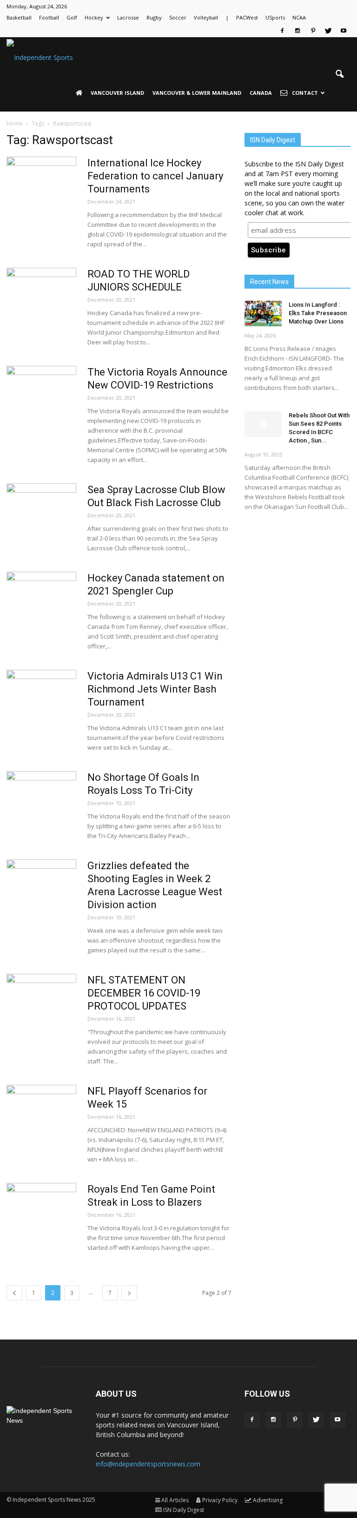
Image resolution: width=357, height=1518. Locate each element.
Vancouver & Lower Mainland (196, 92)
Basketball (19, 17)
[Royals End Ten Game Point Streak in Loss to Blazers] (41, 1218)
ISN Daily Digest (183, 1510)
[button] (339, 74)
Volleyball (206, 17)
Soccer (177, 17)
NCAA (299, 17)
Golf (71, 17)
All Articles (175, 1500)
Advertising (268, 1500)
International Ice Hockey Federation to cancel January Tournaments (155, 176)
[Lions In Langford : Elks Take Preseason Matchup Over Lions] (263, 313)
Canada (261, 92)
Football (49, 17)
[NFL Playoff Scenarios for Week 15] (41, 1120)
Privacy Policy (220, 1500)
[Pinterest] (313, 30)
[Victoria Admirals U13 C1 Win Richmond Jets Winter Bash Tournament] (41, 704)
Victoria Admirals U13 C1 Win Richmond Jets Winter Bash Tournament (155, 689)
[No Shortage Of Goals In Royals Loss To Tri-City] (41, 806)
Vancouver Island (117, 92)
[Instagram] (297, 30)
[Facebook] (282, 30)
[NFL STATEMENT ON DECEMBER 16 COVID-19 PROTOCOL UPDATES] (41, 1008)
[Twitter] (328, 30)
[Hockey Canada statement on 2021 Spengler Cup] (41, 606)
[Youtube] (343, 30)
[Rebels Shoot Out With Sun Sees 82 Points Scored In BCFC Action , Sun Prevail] (263, 424)
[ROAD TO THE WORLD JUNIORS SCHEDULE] (41, 302)
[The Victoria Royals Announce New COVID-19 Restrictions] (41, 401)
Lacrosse (128, 17)
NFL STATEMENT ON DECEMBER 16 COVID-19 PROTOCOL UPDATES (143, 993)
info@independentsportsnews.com (148, 1463)
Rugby (154, 17)
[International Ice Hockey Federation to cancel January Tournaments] (41, 191)
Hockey (94, 17)
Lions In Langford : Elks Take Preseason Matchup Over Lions (318, 313)
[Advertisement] (297, 580)
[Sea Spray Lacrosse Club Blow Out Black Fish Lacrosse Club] (41, 518)
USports (275, 17)
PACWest (247, 17)
